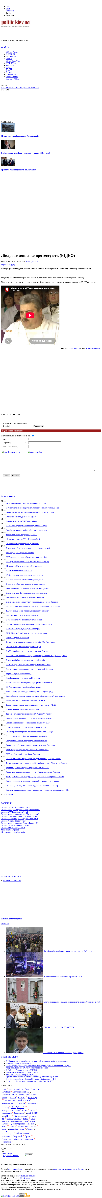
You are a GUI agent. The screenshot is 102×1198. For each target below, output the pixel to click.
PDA (8, 8)
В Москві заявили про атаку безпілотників (24, 620)
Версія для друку (8, 264)
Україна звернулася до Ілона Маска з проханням (26, 530)
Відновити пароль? (11, 1156)
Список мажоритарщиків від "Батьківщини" (20, 814)
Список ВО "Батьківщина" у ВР (14, 812)
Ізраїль (21, 1103)
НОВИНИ (10, 54)
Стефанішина (23, 1133)
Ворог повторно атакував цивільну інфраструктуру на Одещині (33, 772)
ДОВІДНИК (6, 803)
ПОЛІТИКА (11, 56)
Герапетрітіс (23, 1126)
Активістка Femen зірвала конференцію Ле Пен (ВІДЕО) (30, 1081)
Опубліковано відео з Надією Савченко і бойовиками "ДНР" (31, 1079)
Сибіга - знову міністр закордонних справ (23, 647)
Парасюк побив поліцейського (19, 1063)
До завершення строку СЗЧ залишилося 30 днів (26, 503)
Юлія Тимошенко (93, 348)
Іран (27, 1136)
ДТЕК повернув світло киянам (19, 570)
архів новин (8, 794)
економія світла (15, 1139)
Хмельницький (8, 1103)
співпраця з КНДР (9, 1094)
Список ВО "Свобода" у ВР (13, 827)
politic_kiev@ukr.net (23, 1178)
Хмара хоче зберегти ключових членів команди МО (28, 548)
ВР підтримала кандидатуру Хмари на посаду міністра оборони (33, 606)
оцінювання (7, 1113)
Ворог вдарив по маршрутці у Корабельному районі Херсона (32, 602)
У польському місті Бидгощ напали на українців (26, 736)
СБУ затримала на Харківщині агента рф (23, 687)
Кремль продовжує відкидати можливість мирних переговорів (32, 781)
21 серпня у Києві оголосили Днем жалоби (20, 136)
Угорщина (19, 1113)
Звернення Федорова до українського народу (25, 597)
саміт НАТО (32, 1113)
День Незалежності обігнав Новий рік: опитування (27, 588)
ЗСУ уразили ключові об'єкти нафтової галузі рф (26, 557)
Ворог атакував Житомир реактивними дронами (26, 593)
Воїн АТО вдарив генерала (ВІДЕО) (21, 1074)
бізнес (29, 1129)
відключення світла (19, 1121)
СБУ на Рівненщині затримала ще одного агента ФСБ (29, 624)
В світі (9, 72)
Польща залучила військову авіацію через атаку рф (27, 561)
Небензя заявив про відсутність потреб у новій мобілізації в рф (32, 508)
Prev (3, 924)
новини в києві (59, 1169)
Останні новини (8, 496)
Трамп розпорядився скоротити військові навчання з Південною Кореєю (36, 763)
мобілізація (24, 1100)
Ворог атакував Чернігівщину (18, 673)
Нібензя (30, 1124)
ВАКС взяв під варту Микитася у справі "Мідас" (26, 526)
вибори (8, 1132)
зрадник (28, 1139)
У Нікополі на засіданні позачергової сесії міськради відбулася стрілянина (37, 1061)
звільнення (10, 1100)
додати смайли (36, 452)
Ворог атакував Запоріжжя (17, 638)
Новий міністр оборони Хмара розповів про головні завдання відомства (36, 656)
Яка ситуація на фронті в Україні (20, 553)
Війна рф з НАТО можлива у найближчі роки (25, 700)
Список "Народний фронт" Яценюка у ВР (19, 816)
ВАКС (24, 1110)
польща (32, 1097)
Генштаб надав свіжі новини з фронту (22, 615)
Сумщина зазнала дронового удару (21, 517)
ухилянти (6, 1136)
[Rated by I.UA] (24, 1196)
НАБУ (6, 1115)
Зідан (17, 1110)
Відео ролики (32, 261)
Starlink (33, 1126)
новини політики (15, 1169)
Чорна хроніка (12, 77)
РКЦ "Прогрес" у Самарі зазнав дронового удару (27, 633)
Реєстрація (7, 1153)
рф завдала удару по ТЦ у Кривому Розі (23, 539)
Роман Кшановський (27, 1176)
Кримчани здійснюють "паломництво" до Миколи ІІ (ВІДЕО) (32, 1077)
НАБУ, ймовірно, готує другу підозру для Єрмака (27, 651)
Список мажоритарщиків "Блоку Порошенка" (20, 810)
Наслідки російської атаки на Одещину (22, 709)
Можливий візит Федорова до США (21, 535)
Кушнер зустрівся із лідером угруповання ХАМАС (27, 768)
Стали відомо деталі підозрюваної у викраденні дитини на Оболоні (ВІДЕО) (38, 1066)
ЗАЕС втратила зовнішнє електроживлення (24, 575)
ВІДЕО (9, 68)
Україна (17, 1107)
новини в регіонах (75, 1169)
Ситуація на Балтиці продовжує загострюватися (26, 741)
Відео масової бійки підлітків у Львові (22, 1072)
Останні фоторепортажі (11, 919)
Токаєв (27, 1089)
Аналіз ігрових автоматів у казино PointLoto (20, 87)
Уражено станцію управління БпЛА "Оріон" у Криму (28, 714)
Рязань (4, 1139)
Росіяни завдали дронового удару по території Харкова (29, 669)
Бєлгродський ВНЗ (21, 1092)
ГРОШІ (9, 59)
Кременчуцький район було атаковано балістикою (27, 750)
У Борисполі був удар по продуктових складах (25, 584)
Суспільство (11, 74)
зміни (4, 1129)
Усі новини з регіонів (12, 880)
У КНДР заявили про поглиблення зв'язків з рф (26, 727)
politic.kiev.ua (74, 348)
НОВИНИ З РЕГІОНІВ (11, 876)
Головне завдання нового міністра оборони (24, 579)
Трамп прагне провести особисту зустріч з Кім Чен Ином (30, 642)
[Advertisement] (30, 31)
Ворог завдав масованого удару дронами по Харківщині (30, 512)
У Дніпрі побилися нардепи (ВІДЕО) (21, 1070)
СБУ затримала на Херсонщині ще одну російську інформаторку (33, 759)
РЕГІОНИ (10, 65)
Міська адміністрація (10, 830)
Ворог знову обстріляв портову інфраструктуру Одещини (30, 745)
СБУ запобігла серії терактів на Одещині (23, 754)
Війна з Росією (12, 52)
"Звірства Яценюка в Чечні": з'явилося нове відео (27, 1068)
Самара (13, 1126)
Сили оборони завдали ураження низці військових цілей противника (35, 696)
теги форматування (12, 452)
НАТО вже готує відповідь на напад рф (23, 629)
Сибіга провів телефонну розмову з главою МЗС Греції (25, 153)
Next (7, 924)
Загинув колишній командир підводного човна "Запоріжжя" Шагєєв (35, 776)
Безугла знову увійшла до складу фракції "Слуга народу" (30, 691)
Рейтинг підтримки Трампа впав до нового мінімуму (28, 665)
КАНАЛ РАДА (12, 79)
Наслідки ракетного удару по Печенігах (23, 678)
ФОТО (9, 70)
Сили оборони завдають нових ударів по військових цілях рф (32, 785)
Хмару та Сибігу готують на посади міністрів (25, 660)
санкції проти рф (17, 1129)
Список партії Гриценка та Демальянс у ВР (19, 819)
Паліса (13, 1097)
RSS (8, 6)
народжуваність (16, 1089)
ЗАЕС (4, 1126)
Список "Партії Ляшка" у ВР (13, 821)
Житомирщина (20, 1116)
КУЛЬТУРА (11, 63)
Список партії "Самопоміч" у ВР (15, 825)
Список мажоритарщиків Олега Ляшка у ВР (20, 823)
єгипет (32, 1110)
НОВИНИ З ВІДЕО (9, 1057)
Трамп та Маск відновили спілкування (18, 170)
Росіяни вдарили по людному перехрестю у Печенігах (29, 682)
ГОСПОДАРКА (13, 61)
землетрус (6, 1142)
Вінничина (24, 1094)
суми (4, 1089)
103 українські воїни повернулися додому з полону (27, 611)
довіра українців (18, 1124)
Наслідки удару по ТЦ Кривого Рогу (21, 521)
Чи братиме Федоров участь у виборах (22, 544)
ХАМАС (21, 1097)
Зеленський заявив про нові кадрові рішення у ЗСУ (28, 723)
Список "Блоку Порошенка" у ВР (15, 807)
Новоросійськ (7, 1110)
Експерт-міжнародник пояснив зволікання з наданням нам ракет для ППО (37, 790)
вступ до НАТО (14, 1119)
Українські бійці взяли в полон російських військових (29, 718)
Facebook (10, 11)
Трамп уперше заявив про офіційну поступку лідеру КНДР (31, 705)
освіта (25, 1119)
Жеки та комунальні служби (13, 832)
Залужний (18, 1136)
